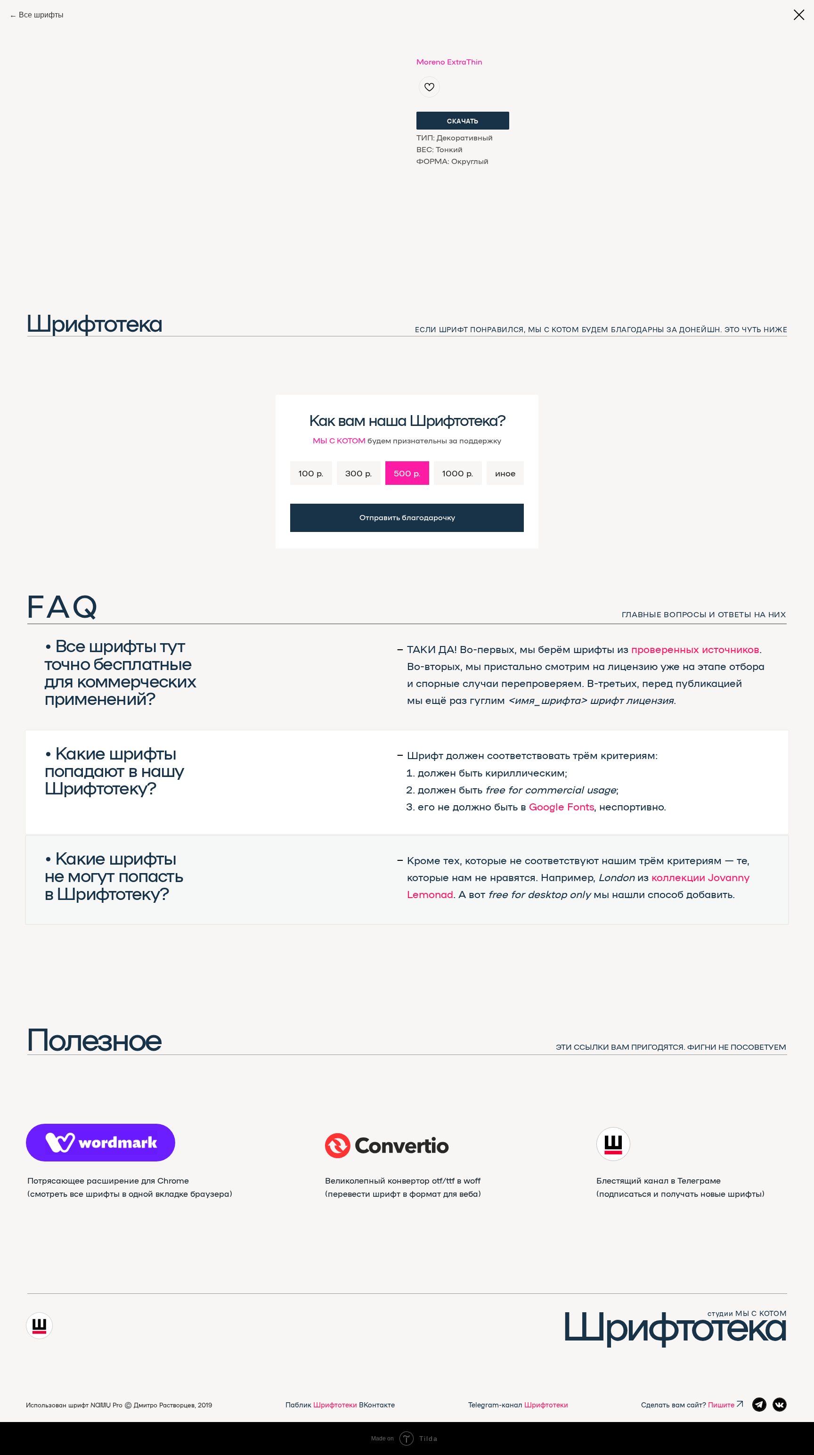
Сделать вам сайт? (687, 1404)
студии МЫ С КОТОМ (747, 1313)
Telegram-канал (518, 1404)
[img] (387, 1145)
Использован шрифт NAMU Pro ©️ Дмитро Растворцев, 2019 (119, 1404)
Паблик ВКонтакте (340, 1404)
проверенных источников (695, 649)
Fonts (580, 806)
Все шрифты (41, 15)
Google (546, 806)
